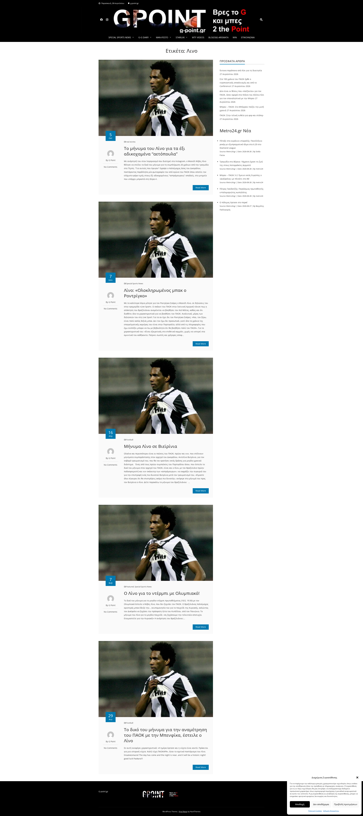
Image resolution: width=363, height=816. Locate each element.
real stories (130, 141)
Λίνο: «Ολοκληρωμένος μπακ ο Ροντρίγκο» (155, 293)
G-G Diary (143, 37)
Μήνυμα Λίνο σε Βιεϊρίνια (150, 446)
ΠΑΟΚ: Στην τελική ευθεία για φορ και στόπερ (241, 115)
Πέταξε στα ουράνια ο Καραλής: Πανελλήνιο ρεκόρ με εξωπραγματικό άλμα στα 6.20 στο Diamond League (241, 144)
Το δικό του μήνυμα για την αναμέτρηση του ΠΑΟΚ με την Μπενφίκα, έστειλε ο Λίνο (165, 735)
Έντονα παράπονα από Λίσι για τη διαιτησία (241, 70)
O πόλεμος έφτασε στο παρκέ (233, 202)
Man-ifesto (162, 37)
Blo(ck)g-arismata (218, 37)
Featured (130, 586)
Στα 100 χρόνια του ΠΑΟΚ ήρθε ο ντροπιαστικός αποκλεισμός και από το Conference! (238, 83)
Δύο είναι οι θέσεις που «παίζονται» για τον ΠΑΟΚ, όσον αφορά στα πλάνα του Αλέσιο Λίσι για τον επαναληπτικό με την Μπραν (242, 95)
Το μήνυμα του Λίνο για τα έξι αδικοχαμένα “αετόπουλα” (154, 151)
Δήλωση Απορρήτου (331, 811)
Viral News (183, 811)
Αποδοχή (299, 804)
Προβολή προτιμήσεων (345, 804)
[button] (357, 777)
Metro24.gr (231, 151)
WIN (235, 37)
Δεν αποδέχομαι (321, 804)
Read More (201, 187)
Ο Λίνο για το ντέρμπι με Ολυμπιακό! (162, 593)
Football (129, 439)
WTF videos (198, 37)
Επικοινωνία (248, 37)
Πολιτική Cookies (315, 811)
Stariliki (180, 37)
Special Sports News (119, 37)
